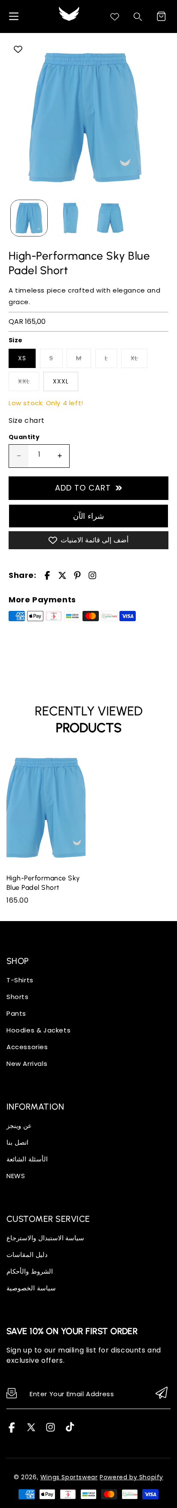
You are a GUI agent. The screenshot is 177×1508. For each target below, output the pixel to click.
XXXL (61, 381)
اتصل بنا (17, 1142)
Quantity (24, 437)
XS (22, 358)
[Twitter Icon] (31, 1430)
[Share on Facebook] (47, 575)
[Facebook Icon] (11, 1430)
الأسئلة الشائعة (27, 1159)
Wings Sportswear (69, 1477)
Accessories (27, 1046)
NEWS (15, 1175)
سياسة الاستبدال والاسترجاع (45, 1237)
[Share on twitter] (62, 575)
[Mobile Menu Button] (13, 16)
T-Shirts (20, 979)
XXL (24, 381)
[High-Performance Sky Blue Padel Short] (85, 118)
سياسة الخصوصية (31, 1288)
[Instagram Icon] (50, 1430)
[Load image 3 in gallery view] (110, 218)
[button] (161, 16)
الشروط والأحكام (29, 1271)
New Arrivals (26, 1063)
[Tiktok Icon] (69, 1430)
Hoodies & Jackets (38, 1030)
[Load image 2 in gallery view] (70, 218)
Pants (16, 1013)
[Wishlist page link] (114, 16)
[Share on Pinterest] (77, 575)
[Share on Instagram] (92, 575)
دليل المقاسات (27, 1254)
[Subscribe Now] (162, 1393)
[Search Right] (137, 16)
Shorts (17, 996)
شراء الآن (88, 516)
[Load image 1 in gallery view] (29, 218)
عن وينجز (19, 1125)
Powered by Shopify (131, 1477)
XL (134, 358)
